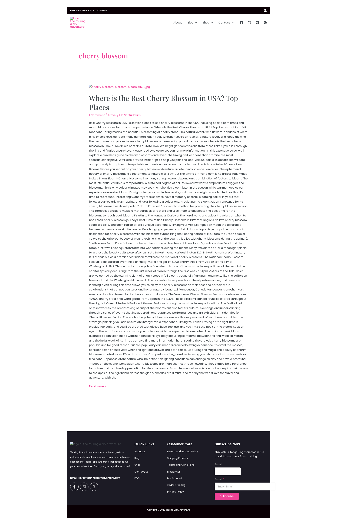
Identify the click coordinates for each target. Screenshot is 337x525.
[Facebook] (241, 22)
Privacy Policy (175, 491)
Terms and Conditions (180, 465)
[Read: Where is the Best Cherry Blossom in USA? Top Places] (119, 87)
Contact (224, 23)
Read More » (97, 386)
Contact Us (141, 471)
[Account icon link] (265, 10)
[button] (195, 22)
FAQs (137, 478)
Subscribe (227, 496)
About (177, 23)
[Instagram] (249, 22)
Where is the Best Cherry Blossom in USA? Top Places (163, 102)
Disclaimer (173, 471)
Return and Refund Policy (182, 451)
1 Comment (97, 115)
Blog (190, 23)
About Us (139, 451)
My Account (174, 478)
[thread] (257, 22)
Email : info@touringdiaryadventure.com (95, 477)
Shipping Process (177, 458)
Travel (112, 115)
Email (218, 464)
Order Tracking (176, 485)
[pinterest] (265, 22)
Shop (206, 23)
